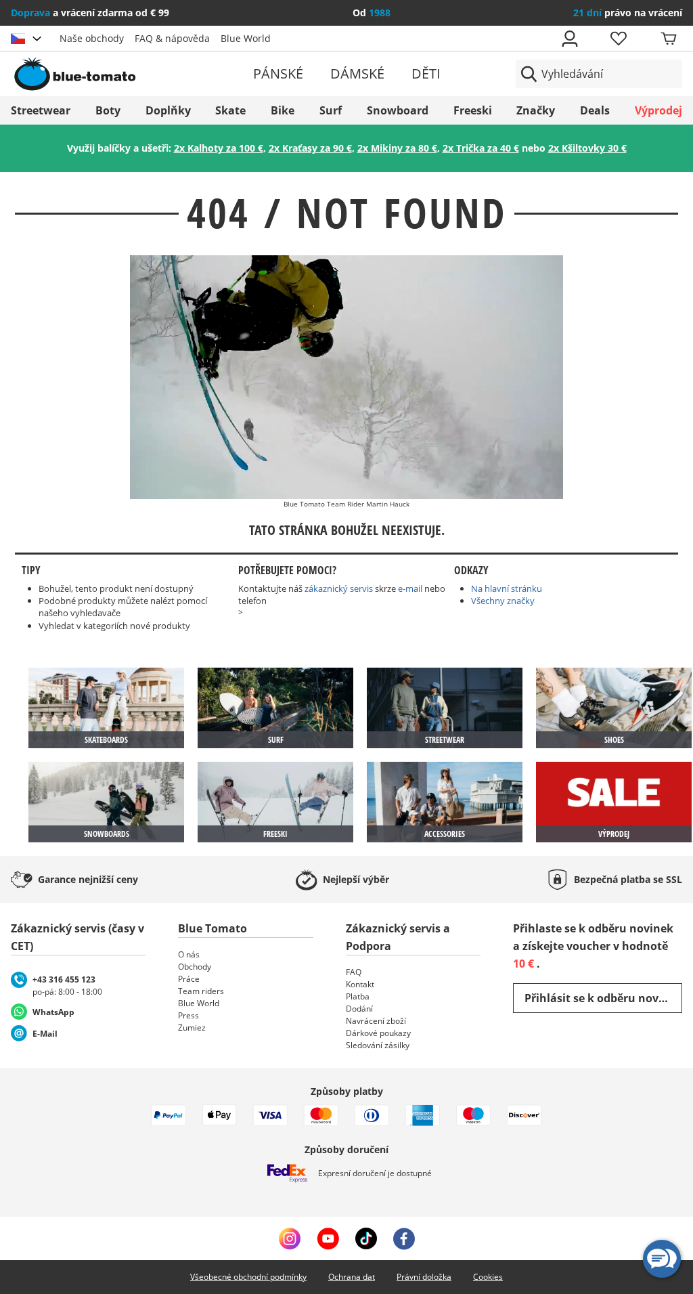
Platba (358, 996)
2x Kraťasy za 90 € (310, 148)
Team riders (201, 991)
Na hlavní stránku (506, 588)
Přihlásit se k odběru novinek (603, 998)
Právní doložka (424, 1276)
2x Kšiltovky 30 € (587, 148)
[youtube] (328, 1238)
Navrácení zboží (376, 1021)
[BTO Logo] (119, 74)
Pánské (278, 73)
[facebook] (404, 1238)
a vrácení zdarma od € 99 (90, 12)
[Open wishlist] (618, 38)
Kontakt (360, 984)
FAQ (353, 972)
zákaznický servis (339, 588)
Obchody (194, 966)
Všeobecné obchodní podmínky (248, 1276)
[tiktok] (366, 1238)
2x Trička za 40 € (481, 148)
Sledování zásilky (377, 1045)
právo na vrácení (627, 12)
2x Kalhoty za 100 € (218, 148)
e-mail (410, 588)
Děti (426, 73)
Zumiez (192, 1027)
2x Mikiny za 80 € (397, 148)
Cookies (488, 1276)
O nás (189, 954)
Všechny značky (503, 601)
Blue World (246, 38)
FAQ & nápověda (172, 38)
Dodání (359, 1008)
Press (188, 1015)
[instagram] (289, 1238)
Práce (189, 979)
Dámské (357, 73)
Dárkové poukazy (378, 1033)
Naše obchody (92, 38)
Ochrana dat (351, 1276)
